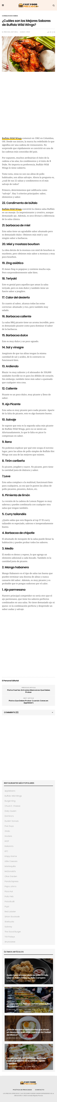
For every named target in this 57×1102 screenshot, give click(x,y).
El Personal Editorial (10, 32)
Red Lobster (10, 911)
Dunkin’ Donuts (12, 821)
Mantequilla (10, 866)
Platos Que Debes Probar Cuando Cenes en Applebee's (28, 701)
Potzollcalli (9, 901)
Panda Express (11, 881)
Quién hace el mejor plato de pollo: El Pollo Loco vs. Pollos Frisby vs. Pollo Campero (27, 976)
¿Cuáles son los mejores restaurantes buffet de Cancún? (28, 1005)
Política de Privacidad (22, 1090)
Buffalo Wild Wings (12, 138)
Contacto (39, 1090)
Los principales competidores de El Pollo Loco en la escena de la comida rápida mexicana (26, 1061)
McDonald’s (10, 871)
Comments (11, 712)
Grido (7, 831)
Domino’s (9, 816)
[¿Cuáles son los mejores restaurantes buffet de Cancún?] (29, 1000)
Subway (8, 926)
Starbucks (9, 921)
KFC (6, 851)
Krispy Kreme (11, 856)
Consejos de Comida (10, 16)
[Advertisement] (28, 105)
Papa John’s (10, 886)
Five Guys (9, 826)
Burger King (10, 801)
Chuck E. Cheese (12, 806)
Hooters (8, 836)
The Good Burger (13, 931)
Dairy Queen (10, 811)
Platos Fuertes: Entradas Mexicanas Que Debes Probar (28, 691)
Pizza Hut (9, 891)
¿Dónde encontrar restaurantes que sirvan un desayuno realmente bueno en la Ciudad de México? (29, 1032)
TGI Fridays (10, 936)
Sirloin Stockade (12, 916)
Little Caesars (11, 861)
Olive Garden (11, 876)
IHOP (7, 841)
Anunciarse (10, 941)
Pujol (7, 906)
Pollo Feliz (9, 896)
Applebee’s (10, 791)
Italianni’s (9, 846)
